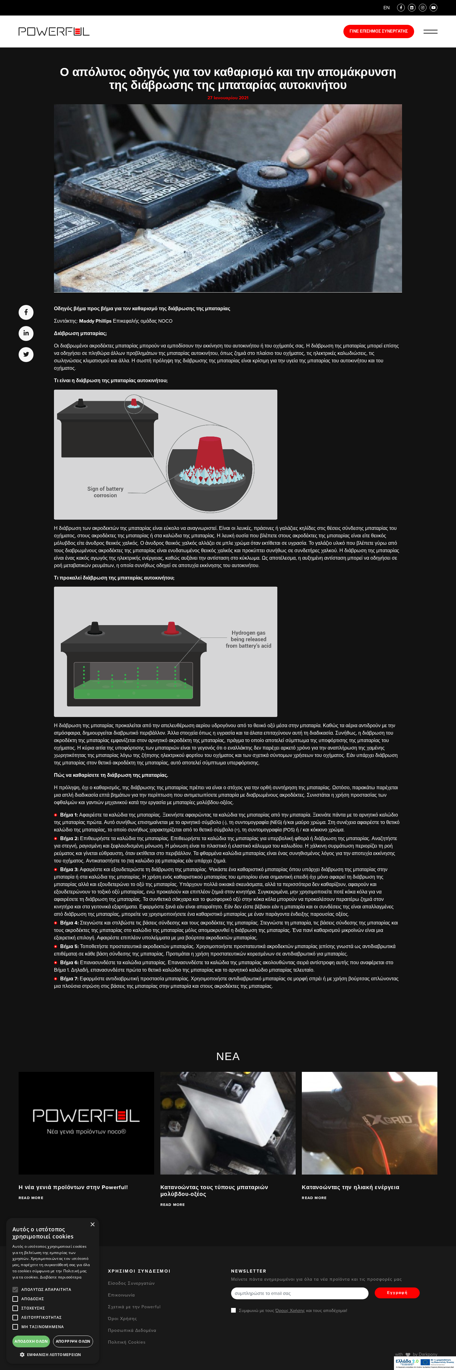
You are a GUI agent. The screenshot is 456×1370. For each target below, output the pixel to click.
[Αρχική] (54, 31)
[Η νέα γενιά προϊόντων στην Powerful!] (86, 1123)
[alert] (52, 1291)
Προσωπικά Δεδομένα (132, 1330)
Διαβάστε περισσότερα (60, 1277)
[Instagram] (423, 7)
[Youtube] (433, 7)
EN (386, 8)
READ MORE (31, 1198)
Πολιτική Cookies (127, 1342)
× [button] (92, 1224)
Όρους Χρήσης (290, 1310)
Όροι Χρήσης (122, 1318)
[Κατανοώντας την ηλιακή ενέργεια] (369, 1123)
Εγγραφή (397, 1293)
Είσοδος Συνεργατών (131, 1283)
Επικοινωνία (121, 1295)
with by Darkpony (416, 1354)
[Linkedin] (412, 7)
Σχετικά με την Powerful (134, 1307)
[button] (52, 1354)
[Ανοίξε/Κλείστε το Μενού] (430, 31)
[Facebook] (401, 7)
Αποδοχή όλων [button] (31, 1341)
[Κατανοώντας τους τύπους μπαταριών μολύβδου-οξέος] (228, 1123)
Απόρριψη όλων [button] (73, 1341)
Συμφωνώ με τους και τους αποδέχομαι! (293, 1310)
